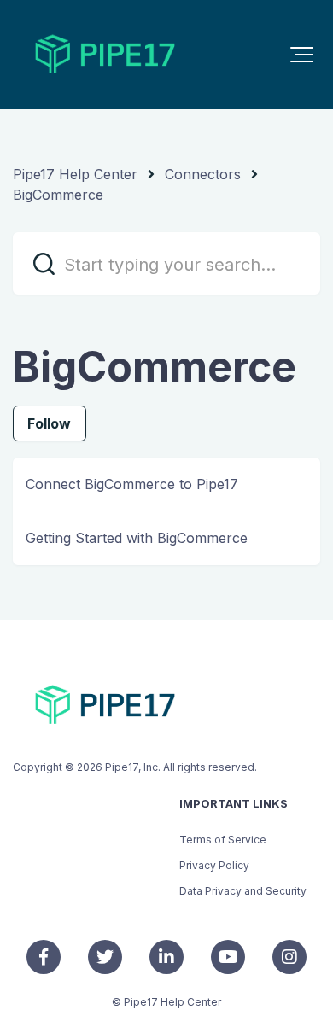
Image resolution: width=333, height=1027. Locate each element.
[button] (301, 54)
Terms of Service (222, 839)
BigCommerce (58, 194)
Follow (49, 423)
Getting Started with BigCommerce (137, 537)
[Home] (105, 54)
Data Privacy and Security (243, 890)
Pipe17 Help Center (75, 174)
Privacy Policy (214, 865)
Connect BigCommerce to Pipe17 (132, 484)
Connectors (203, 174)
